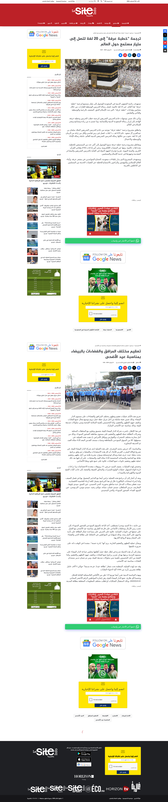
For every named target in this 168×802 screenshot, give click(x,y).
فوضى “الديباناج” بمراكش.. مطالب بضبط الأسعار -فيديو (50, 250)
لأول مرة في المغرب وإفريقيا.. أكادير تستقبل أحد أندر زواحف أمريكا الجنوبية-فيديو (50, 208)
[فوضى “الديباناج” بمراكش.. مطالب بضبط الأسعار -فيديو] (32, 251)
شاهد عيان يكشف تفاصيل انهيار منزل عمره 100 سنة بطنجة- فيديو (51, 215)
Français (40, 23)
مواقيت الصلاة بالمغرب (115, 798)
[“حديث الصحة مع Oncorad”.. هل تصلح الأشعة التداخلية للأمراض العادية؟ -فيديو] (32, 225)
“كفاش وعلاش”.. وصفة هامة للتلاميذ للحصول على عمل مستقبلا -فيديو (50, 190)
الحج (128, 330)
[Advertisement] (103, 183)
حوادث (90, 23)
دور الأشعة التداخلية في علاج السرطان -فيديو (52, 241)
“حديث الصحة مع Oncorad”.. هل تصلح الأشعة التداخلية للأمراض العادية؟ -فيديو (51, 225)
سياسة (107, 23)
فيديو (63, 23)
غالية (56, 23)
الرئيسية (124, 23)
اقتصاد (99, 23)
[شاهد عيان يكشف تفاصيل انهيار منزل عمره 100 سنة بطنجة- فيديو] (32, 217)
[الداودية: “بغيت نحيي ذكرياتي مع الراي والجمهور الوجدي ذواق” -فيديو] (32, 199)
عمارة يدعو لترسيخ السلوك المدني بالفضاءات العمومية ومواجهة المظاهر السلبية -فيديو (51, 259)
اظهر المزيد (44, 146)
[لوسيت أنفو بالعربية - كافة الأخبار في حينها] (84, 12)
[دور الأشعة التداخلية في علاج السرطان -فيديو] (32, 243)
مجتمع (115, 23)
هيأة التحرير (137, 798)
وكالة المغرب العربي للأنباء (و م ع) (122, 50)
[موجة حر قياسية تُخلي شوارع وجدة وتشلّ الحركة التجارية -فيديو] (32, 234)
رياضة (82, 23)
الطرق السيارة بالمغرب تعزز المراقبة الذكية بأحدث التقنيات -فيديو (45, 182)
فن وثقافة (72, 23)
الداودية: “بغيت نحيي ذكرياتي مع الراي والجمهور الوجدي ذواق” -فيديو (50, 198)
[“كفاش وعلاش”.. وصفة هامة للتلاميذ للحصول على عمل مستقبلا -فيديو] (32, 191)
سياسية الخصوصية (127, 798)
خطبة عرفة (107, 330)
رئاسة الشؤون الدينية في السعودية (86, 330)
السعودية (119, 330)
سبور (49, 23)
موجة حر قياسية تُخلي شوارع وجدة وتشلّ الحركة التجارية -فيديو (50, 232)
